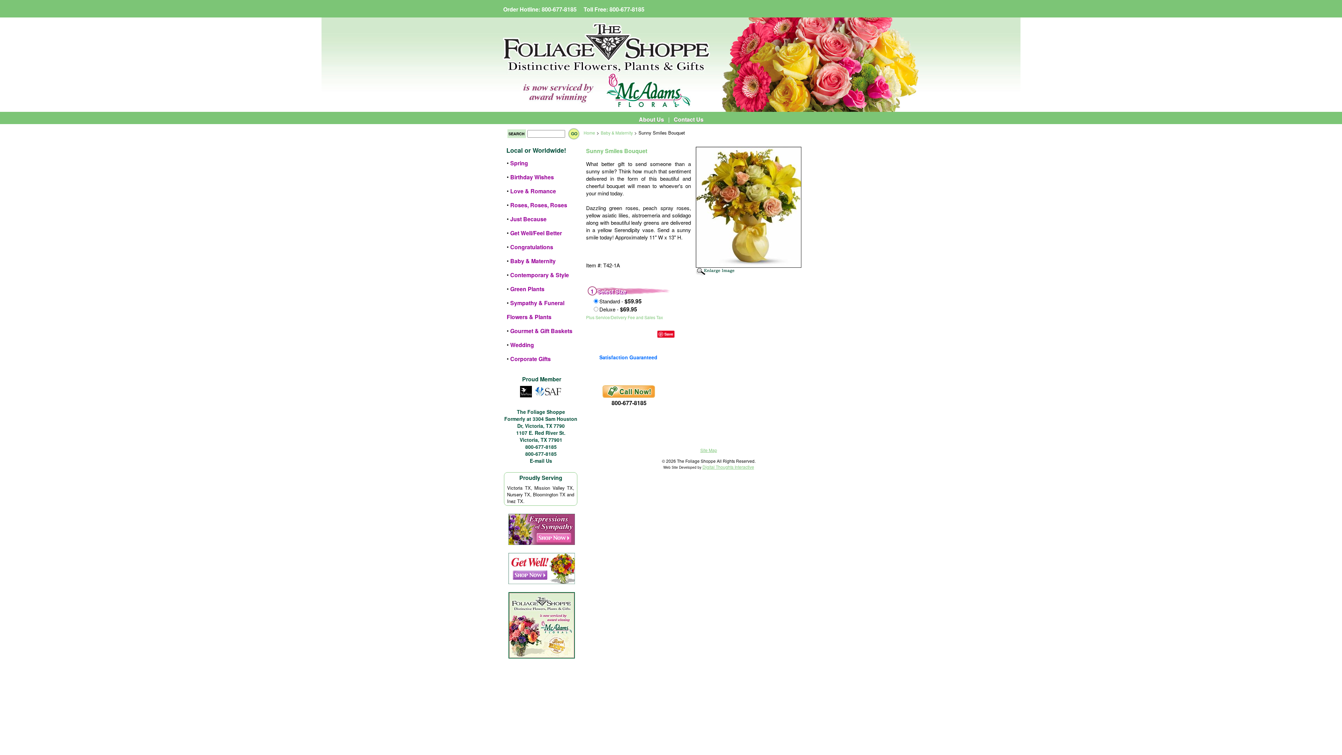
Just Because (528, 219)
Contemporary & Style (539, 275)
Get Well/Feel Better (536, 233)
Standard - (620, 301)
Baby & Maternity (533, 261)
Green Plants (527, 289)
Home (589, 133)
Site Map (708, 450)
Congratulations (531, 247)
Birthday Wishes (532, 177)
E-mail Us (541, 460)
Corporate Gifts (530, 359)
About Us (651, 119)
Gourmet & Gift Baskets (541, 331)
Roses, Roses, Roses (538, 205)
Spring (519, 163)
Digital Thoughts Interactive (728, 467)
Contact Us (689, 119)
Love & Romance (533, 191)
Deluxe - (618, 309)
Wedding (522, 345)
